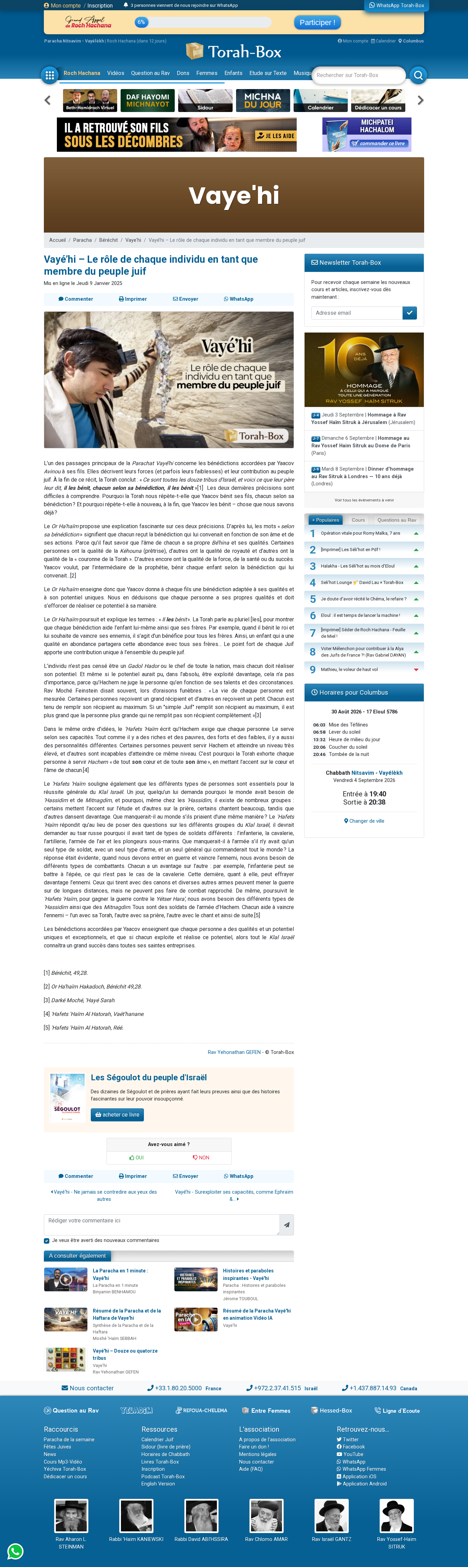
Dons (183, 73)
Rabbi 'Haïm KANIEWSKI (136, 1539)
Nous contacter (92, 1388)
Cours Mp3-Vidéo (63, 1462)
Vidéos (115, 73)
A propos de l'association (267, 1440)
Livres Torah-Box (160, 1462)
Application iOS (359, 1477)
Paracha (82, 240)
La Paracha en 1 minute (115, 1285)
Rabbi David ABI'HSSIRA (201, 1539)
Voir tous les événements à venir (364, 500)
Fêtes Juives (57, 1447)
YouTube (353, 1454)
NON (203, 1158)
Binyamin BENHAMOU (114, 1291)
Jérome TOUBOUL (240, 1298)
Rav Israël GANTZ (332, 1539)
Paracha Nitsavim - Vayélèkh (74, 40)
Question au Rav (150, 73)
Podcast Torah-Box (163, 1477)
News (50, 1454)
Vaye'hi (133, 240)
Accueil (57, 240)
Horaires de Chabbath (165, 1454)
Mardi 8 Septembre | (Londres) (362, 476)
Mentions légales (257, 1454)
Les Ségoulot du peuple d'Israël (149, 1077)
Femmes (207, 73)
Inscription (100, 5)
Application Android (364, 1484)
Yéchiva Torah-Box (65, 1469)
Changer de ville (366, 821)
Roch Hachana (82, 73)
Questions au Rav (397, 520)
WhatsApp (353, 1462)
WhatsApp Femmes (363, 1469)
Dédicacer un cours (65, 1477)
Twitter (350, 1440)
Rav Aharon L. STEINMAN (71, 1543)
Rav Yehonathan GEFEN (234, 1052)
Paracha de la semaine (69, 1440)
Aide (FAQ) (251, 1469)
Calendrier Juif (157, 1440)
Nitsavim (363, 773)
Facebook (353, 1447)
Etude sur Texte (268, 73)
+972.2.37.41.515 (277, 1388)
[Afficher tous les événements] (126, 5)
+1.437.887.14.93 (373, 1388)
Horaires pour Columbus (353, 692)
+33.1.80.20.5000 (178, 1388)
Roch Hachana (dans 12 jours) (137, 40)
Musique (304, 73)
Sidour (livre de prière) (165, 1447)
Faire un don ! (254, 1447)
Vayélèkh (391, 773)
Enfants (233, 73)
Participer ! (317, 22)
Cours (358, 520)
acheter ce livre (120, 1114)
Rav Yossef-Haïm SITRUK (396, 1543)
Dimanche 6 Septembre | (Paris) (360, 445)
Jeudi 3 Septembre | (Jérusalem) (363, 418)
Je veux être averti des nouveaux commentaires (105, 1240)
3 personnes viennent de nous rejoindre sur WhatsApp (184, 5)
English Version (158, 1484)
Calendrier (385, 40)
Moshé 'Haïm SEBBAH (114, 1338)
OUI (139, 1158)
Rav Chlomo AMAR (266, 1539)
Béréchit (108, 240)
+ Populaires (325, 520)
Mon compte (65, 5)
